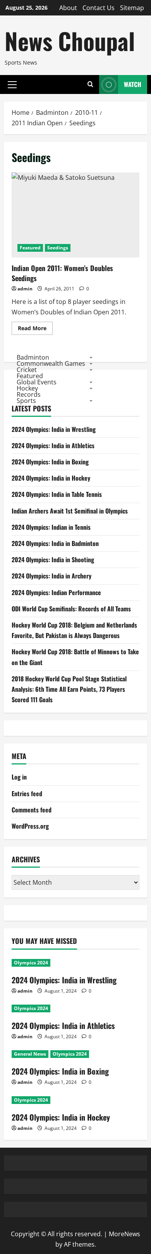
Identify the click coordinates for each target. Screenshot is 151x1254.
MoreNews (124, 1234)
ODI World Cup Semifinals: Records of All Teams (71, 608)
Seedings (57, 247)
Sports (26, 400)
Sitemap (132, 7)
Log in (19, 776)
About (68, 7)
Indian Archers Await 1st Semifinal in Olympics (70, 510)
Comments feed (31, 809)
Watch (132, 84)
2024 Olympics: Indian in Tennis (51, 527)
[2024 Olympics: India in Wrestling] (75, 963)
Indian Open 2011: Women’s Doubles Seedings (75, 215)
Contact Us (98, 7)
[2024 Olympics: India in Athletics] (75, 1008)
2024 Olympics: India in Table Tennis (57, 494)
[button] (12, 84)
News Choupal (70, 40)
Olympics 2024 (31, 962)
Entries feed (27, 793)
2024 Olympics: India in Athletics (53, 445)
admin (25, 288)
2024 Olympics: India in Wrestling (54, 429)
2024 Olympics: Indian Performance (56, 592)
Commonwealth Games (51, 363)
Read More (35, 329)
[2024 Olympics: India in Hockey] (75, 1100)
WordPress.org (30, 826)
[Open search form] (90, 84)
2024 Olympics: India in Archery (51, 575)
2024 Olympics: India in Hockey (51, 478)
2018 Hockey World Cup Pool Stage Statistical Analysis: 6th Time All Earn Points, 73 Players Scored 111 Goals (69, 689)
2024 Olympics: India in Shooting (53, 559)
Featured (30, 247)
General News (30, 1054)
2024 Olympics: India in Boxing (50, 461)
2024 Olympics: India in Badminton (55, 543)
